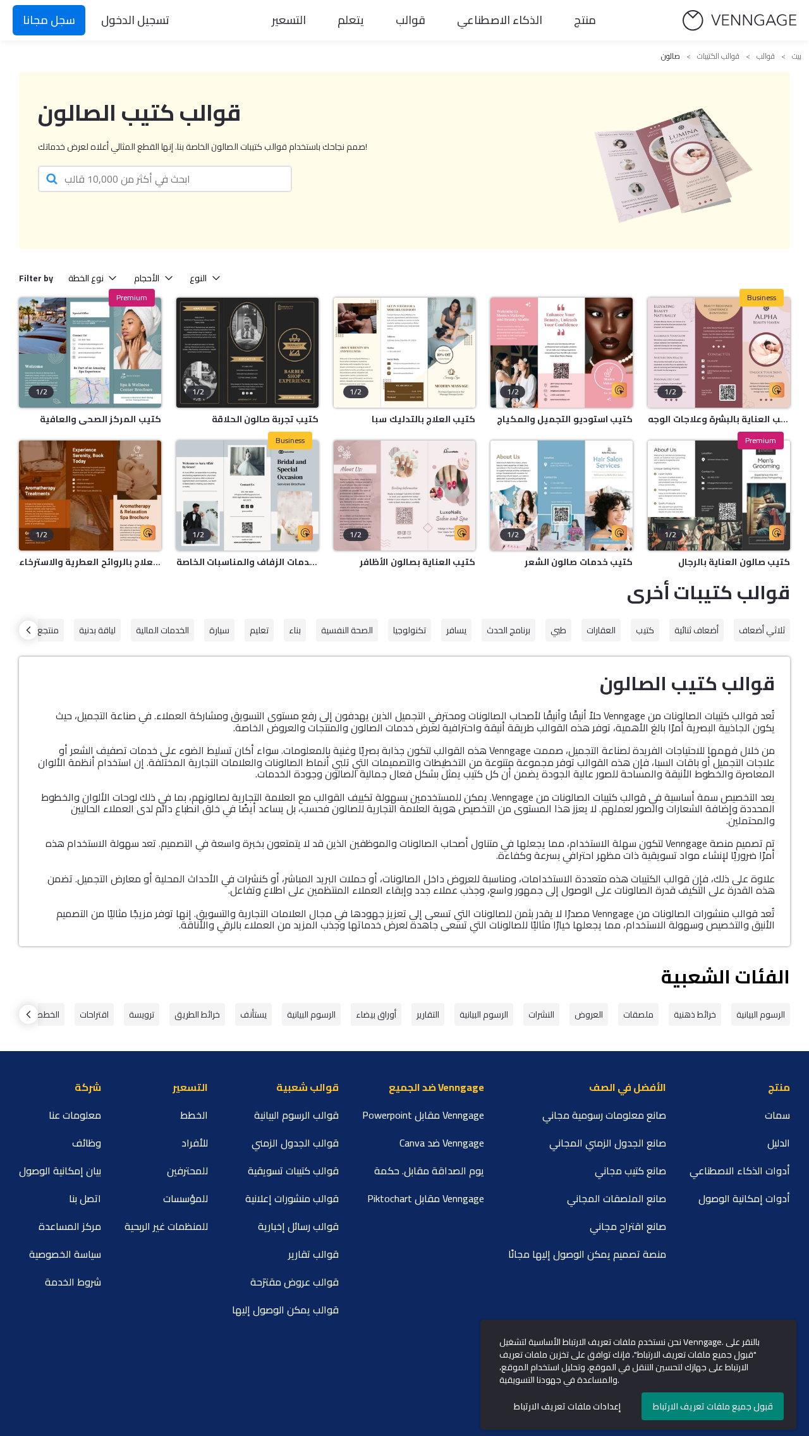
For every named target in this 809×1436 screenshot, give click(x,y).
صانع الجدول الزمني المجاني (607, 1142)
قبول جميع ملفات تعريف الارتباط (713, 1406)
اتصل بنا (85, 1198)
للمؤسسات (185, 1198)
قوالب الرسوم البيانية (296, 1114)
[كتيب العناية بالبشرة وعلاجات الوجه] (719, 353)
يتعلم (351, 19)
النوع (198, 278)
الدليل (778, 1142)
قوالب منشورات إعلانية (292, 1198)
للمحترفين (187, 1170)
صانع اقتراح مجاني (628, 1226)
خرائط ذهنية (695, 1014)
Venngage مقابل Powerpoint (423, 1114)
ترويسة (141, 1014)
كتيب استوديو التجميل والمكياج (565, 419)
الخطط (48, 1014)
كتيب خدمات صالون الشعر (579, 562)
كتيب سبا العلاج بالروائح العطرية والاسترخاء (90, 562)
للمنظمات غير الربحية (166, 1226)
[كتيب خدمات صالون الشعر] (561, 496)
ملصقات (638, 1014)
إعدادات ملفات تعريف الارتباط (567, 1406)
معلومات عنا (75, 1114)
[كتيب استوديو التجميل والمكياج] (561, 353)
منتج (585, 19)
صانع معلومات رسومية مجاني (604, 1114)
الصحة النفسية (347, 630)
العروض (589, 1014)
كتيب (645, 630)
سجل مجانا (49, 19)
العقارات (601, 630)
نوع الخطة (86, 278)
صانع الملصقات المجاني (616, 1198)
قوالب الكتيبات (718, 56)
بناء (295, 630)
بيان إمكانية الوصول (60, 1170)
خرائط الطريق (197, 1014)
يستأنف (253, 1014)
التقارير (428, 1014)
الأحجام (146, 278)
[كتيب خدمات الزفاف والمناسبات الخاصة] (247, 496)
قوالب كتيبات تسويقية (293, 1170)
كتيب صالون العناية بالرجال (734, 562)
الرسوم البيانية (760, 1014)
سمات (777, 1114)
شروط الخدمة (73, 1281)
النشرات (541, 1014)
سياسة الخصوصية (65, 1253)
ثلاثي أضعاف (762, 630)
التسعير (289, 19)
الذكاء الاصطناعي (499, 19)
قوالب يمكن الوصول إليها (285, 1309)
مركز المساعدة (70, 1226)
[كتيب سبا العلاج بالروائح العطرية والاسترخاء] (90, 496)
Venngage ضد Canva (441, 1142)
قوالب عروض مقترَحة (294, 1281)
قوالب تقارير (313, 1253)
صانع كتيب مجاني (630, 1170)
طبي (558, 630)
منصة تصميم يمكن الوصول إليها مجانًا (587, 1253)
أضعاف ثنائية (696, 630)
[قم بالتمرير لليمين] (28, 630)
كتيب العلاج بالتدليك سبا (423, 419)
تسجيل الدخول (135, 19)
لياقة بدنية (97, 630)
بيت (796, 56)
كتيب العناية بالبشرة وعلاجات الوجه (719, 419)
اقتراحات (94, 1014)
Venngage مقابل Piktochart (425, 1198)
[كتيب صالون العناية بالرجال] (719, 496)
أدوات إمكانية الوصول (744, 1198)
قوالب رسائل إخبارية (298, 1226)
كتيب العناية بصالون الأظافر (417, 562)
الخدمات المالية (162, 630)
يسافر (456, 630)
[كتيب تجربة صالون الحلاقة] (247, 353)
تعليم (259, 630)
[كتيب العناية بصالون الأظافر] (405, 496)
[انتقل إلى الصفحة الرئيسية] (739, 20)
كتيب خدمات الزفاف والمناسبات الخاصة (247, 562)
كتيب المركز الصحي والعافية (100, 419)
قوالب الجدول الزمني (295, 1142)
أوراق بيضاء (376, 1014)
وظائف (86, 1142)
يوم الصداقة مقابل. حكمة (429, 1170)
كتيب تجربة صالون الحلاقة (265, 419)
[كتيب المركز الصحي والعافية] (90, 353)
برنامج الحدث (508, 630)
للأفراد (194, 1142)
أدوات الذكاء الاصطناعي (740, 1170)
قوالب (410, 19)
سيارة (219, 630)
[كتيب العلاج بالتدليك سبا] (405, 353)
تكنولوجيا (409, 630)
